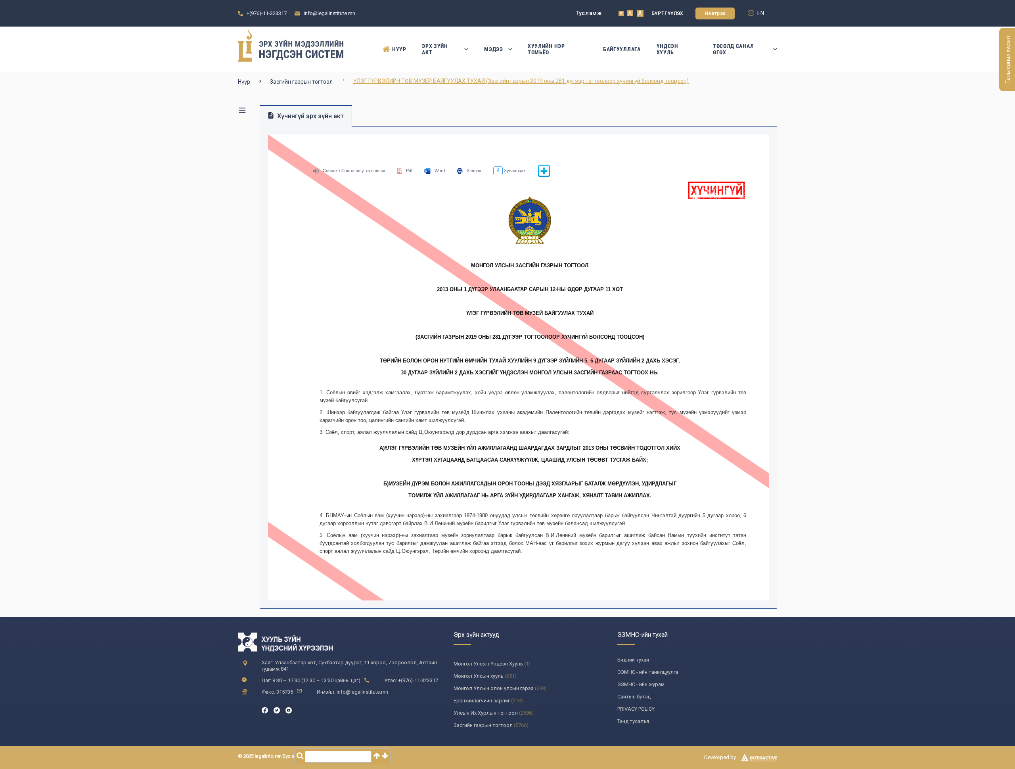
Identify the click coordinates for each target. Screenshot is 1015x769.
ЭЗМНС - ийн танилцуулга (647, 672)
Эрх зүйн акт (435, 49)
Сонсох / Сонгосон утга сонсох (354, 170)
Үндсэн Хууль (667, 49)
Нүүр (399, 49)
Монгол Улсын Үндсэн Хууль (488, 664)
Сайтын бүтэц (634, 697)
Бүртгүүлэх (667, 13)
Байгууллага (622, 49)
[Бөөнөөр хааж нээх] (544, 175)
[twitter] (277, 710)
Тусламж (589, 13)
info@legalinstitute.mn (329, 13)
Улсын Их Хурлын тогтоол (486, 713)
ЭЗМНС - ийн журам (641, 684)
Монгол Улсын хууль (479, 676)
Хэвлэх (474, 170)
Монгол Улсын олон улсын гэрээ (494, 688)
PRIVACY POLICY (636, 709)
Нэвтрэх (715, 13)
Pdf (409, 170)
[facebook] (265, 710)
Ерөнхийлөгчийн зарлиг (482, 701)
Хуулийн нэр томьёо (546, 49)
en (760, 13)
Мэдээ (493, 49)
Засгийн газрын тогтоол (301, 82)
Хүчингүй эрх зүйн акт (310, 116)
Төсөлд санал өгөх (733, 49)
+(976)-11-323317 (267, 13)
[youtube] (288, 710)
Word (440, 170)
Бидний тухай (633, 660)
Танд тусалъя (633, 721)
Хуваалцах (514, 170)
